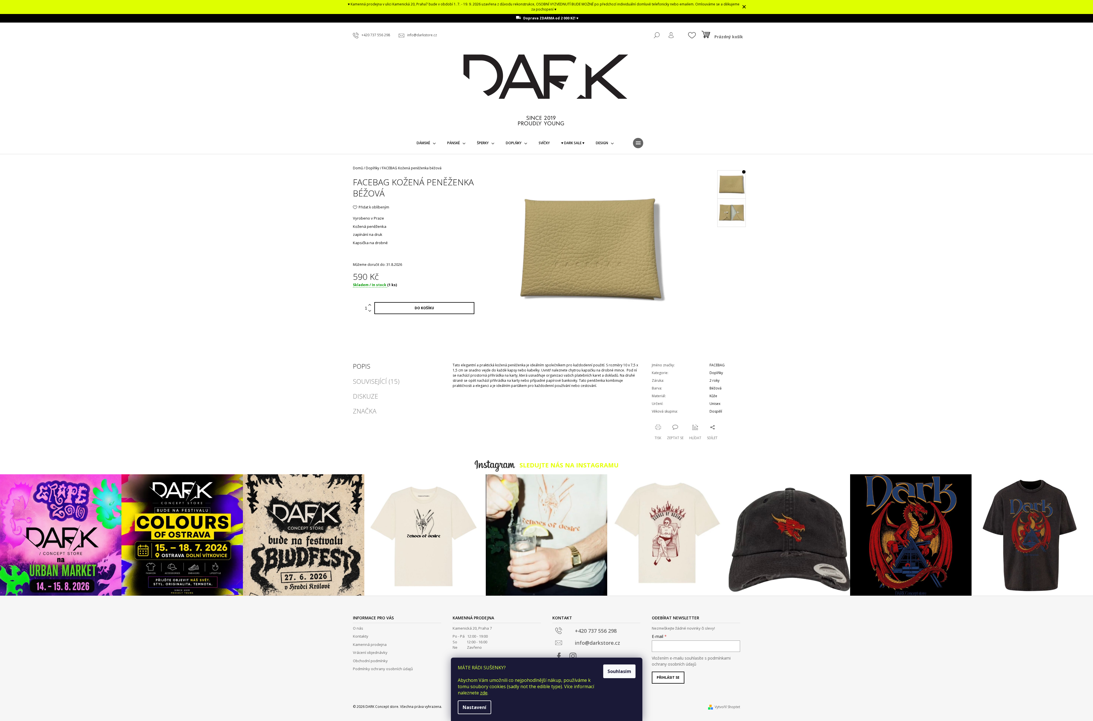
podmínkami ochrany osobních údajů (691, 660)
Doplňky (716, 372)
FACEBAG (717, 365)
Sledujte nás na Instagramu (569, 465)
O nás (358, 628)
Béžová (716, 388)
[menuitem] (426, 143)
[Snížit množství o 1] (370, 311)
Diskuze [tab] (365, 396)
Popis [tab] (361, 366)
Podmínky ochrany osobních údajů (383, 668)
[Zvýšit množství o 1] (370, 305)
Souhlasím (619, 671)
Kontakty (360, 636)
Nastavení (474, 707)
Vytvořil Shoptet (727, 706)
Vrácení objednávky (370, 652)
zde (483, 693)
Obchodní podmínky (370, 660)
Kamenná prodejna (370, 644)
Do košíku (424, 308)
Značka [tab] (364, 410)
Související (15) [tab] (376, 381)
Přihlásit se (668, 677)
